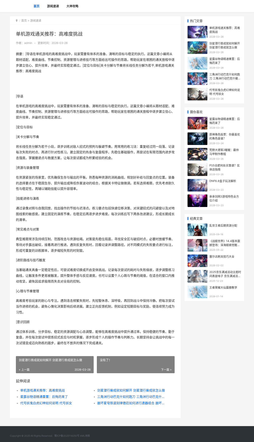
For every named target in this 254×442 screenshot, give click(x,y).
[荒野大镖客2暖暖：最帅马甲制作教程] (197, 150)
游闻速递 (53, 6)
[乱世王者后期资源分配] (197, 226)
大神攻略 (72, 6)
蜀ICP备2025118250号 (66, 435)
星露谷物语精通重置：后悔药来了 (44, 397)
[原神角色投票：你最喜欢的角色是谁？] (197, 135)
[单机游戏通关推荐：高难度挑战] (197, 28)
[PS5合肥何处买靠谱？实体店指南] (197, 166)
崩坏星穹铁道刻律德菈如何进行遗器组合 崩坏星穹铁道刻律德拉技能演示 (131, 403)
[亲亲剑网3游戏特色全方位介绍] (197, 197)
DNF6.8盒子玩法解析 (222, 181)
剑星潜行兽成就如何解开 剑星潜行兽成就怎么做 (131, 390)
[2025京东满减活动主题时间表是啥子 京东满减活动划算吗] (197, 272)
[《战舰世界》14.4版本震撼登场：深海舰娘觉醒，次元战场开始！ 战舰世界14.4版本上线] (197, 241)
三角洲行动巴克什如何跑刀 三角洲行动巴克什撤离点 (131, 397)
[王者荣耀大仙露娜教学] (197, 288)
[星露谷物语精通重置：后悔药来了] (197, 59)
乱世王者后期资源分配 (223, 225)
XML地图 (85, 435)
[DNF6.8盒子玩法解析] (197, 181)
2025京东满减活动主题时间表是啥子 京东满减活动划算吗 (225, 275)
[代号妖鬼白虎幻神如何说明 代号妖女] (197, 90)
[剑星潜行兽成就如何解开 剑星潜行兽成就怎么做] (197, 44)
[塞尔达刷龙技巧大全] (197, 257)
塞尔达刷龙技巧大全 (221, 256)
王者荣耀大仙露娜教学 (223, 287)
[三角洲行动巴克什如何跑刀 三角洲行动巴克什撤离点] (197, 75)
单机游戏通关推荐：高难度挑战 (42, 390)
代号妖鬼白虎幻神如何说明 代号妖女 (46, 403)
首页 (36, 6)
